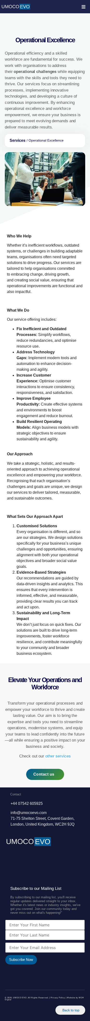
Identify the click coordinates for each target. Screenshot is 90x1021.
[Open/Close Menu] (83, 6)
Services (17, 140)
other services (58, 756)
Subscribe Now (21, 959)
